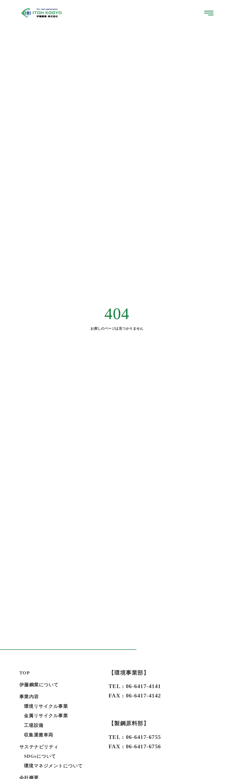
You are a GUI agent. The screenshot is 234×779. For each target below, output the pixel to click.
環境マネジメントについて (53, 765)
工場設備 (34, 725)
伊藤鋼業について (39, 684)
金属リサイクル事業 (46, 715)
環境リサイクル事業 (46, 706)
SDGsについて (40, 756)
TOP (24, 672)
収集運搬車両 (38, 734)
